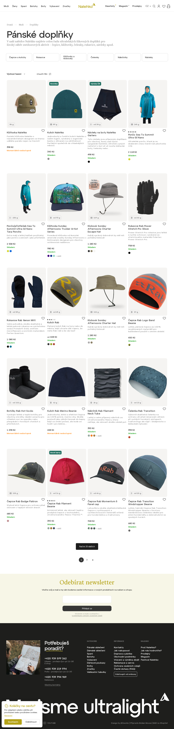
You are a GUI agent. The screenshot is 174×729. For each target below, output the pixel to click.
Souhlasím (13, 722)
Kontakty (119, 647)
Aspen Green (51, 344)
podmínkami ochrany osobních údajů (87, 616)
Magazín (123, 6)
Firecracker (129, 437)
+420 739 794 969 (55, 677)
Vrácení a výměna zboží (126, 660)
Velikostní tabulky (96, 672)
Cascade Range (51, 256)
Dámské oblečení (96, 650)
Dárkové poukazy (96, 663)
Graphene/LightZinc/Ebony (91, 528)
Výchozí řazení (14, 74)
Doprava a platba (123, 653)
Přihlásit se (87, 608)
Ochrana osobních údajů (127, 666)
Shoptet (164, 723)
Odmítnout (31, 722)
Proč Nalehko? (148, 647)
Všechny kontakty (52, 685)
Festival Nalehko (149, 660)
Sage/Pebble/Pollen (94, 528)
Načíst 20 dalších (87, 546)
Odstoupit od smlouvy (125, 674)
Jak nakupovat (122, 650)
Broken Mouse (145, 723)
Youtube (51, 723)
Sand (91, 251)
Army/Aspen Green (129, 345)
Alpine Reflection (48, 256)
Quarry (89, 342)
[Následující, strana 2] (87, 559)
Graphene (129, 530)
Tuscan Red (54, 344)
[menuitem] (6, 6)
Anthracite (48, 344)
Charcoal (89, 251)
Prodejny (137, 6)
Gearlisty (110, 6)
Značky (91, 669)
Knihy (90, 666)
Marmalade (91, 435)
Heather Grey (48, 159)
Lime (129, 159)
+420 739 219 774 (56, 668)
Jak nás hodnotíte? (151, 650)
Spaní (90, 653)
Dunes (54, 256)
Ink (11, 346)
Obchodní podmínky (125, 656)
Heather (8, 521)
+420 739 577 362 (56, 658)
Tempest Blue (54, 528)
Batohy (91, 656)
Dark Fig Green (89, 435)
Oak (94, 435)
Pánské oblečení (95, 647)
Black (89, 162)
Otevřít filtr (42, 74)
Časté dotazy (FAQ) (124, 669)
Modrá (11, 251)
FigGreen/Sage (89, 528)
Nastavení (8, 716)
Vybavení (92, 660)
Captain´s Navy (94, 251)
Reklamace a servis (124, 663)
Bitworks (125, 723)
